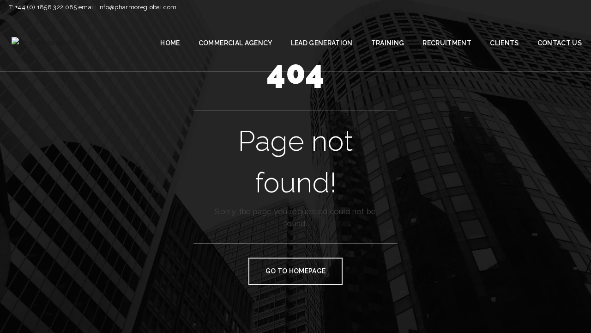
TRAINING (387, 43)
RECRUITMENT (446, 43)
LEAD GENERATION (322, 43)
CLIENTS (504, 43)
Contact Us (559, 43)
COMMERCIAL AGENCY (235, 43)
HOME (170, 43)
